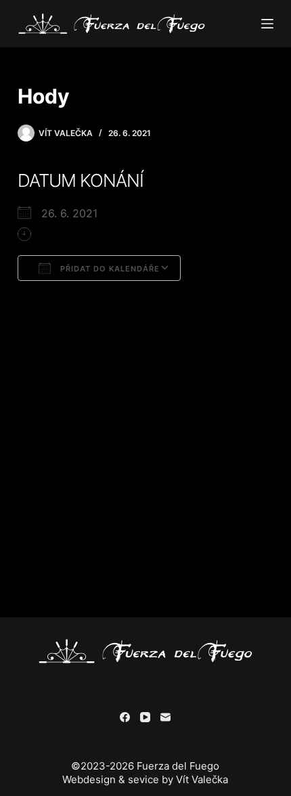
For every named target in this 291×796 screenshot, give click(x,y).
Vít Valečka (202, 779)
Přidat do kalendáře (109, 268)
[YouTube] (145, 717)
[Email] (165, 717)
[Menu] (267, 24)
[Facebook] (125, 717)
